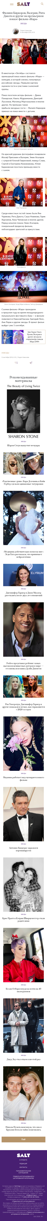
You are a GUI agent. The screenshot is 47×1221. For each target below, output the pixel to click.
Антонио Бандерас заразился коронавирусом (23, 849)
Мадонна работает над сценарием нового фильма (23, 778)
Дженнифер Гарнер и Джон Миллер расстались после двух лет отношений (23, 594)
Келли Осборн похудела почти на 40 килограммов (23, 990)
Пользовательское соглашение (23, 1172)
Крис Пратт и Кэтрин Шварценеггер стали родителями (23, 919)
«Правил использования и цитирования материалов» (27, 1213)
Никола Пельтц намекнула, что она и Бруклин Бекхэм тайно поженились (24, 1128)
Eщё (23, 1139)
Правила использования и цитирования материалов (23, 1177)
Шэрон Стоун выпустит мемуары (23, 445)
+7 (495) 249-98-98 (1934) (30, 1197)
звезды (6, 353)
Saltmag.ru (18, 1186)
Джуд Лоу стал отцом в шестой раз (23, 1059)
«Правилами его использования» (23, 1201)
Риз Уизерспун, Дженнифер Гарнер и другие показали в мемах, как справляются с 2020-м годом (23, 707)
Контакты (23, 1167)
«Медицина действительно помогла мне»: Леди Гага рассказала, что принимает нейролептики (24, 554)
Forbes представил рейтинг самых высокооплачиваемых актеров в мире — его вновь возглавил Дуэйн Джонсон (23, 666)
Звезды (23, 23)
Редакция (23, 1163)
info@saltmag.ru (31, 1195)
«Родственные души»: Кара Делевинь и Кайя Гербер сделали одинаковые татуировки (23, 482)
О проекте (23, 1160)
